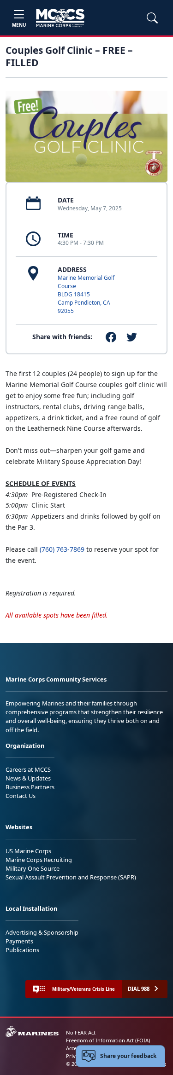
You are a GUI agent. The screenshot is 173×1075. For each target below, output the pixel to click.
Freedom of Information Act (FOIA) (108, 1040)
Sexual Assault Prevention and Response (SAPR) (71, 877)
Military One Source (33, 868)
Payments (19, 941)
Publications (22, 950)
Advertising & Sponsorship (42, 932)
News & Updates (28, 778)
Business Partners (30, 787)
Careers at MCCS (28, 769)
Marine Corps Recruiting (39, 859)
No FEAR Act (80, 1032)
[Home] (60, 17)
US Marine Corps (28, 851)
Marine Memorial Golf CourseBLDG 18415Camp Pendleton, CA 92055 (86, 294)
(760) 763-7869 (62, 549)
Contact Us (21, 796)
